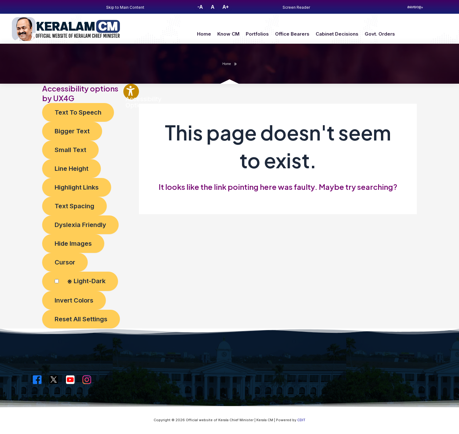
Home (204, 34)
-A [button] (200, 7)
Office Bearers (292, 34)
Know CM (228, 34)
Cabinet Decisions (337, 34)
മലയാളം (415, 6)
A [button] (213, 7)
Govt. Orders (380, 34)
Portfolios (257, 34)
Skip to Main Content (125, 7)
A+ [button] (225, 7)
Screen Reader (296, 7)
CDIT (301, 420)
